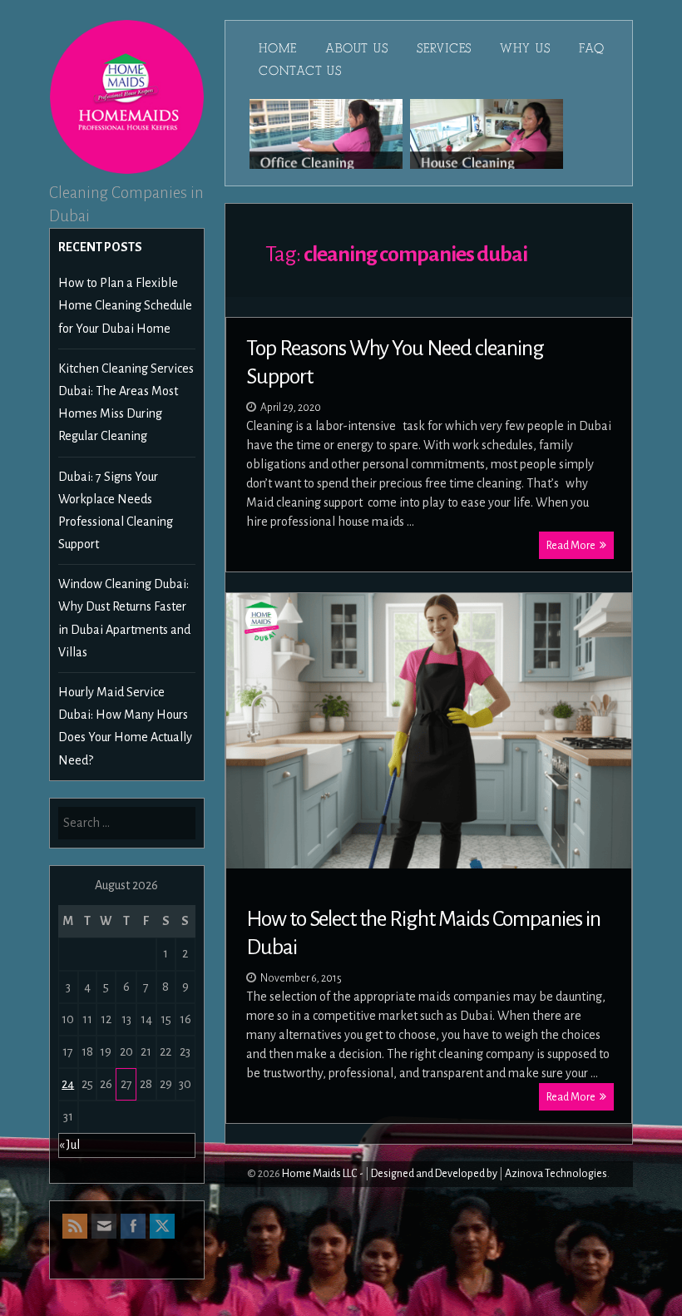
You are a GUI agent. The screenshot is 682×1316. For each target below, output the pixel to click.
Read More (571, 546)
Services (444, 48)
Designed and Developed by (434, 1174)
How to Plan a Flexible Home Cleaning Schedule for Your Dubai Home (125, 305)
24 (68, 1084)
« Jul (69, 1144)
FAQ (592, 48)
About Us (356, 48)
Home (278, 48)
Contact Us (300, 70)
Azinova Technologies (556, 1174)
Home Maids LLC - (322, 1174)
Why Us (525, 48)
